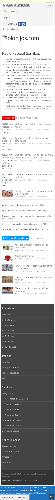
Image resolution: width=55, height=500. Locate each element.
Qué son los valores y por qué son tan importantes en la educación (34, 156)
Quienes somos (9, 446)
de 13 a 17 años (9, 347)
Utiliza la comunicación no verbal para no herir (33, 176)
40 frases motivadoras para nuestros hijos (33, 125)
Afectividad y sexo (24, 255)
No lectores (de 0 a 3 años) (16, 399)
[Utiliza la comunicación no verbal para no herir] (7, 180)
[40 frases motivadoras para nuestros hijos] (7, 128)
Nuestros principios (10, 451)
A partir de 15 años (13, 425)
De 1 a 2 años (8, 325)
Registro (7, 17)
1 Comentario (39, 271)
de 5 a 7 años (8, 336)
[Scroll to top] (51, 496)
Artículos (9, 118)
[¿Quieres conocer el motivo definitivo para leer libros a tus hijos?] (7, 267)
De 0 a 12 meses (9, 320)
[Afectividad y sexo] (7, 258)
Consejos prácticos (10, 367)
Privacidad (27, 480)
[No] (28, 497)
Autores (5, 457)
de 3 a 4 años (8, 330)
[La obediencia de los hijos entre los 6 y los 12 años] (7, 193)
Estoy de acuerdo (8, 497)
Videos (5, 378)
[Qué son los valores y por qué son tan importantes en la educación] (7, 162)
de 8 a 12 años (8, 341)
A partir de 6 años (12, 409)
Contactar (6, 480)
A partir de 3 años (12, 404)
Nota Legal (16, 480)
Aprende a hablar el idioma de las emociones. (31, 139)
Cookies (36, 480)
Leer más (22, 497)
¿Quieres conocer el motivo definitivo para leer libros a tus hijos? (33, 267)
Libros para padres (10, 431)
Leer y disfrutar (8, 393)
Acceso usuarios (11, 11)
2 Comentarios (40, 259)
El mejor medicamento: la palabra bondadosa (31, 289)
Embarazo (6, 314)
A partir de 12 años (13, 420)
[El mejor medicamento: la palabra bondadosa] (7, 290)
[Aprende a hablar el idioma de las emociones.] (7, 144)
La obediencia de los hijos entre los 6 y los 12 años (33, 192)
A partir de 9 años (12, 415)
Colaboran (6, 462)
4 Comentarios (43, 250)
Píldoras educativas (10, 373)
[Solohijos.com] (27, 38)
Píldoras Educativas (15, 238)
